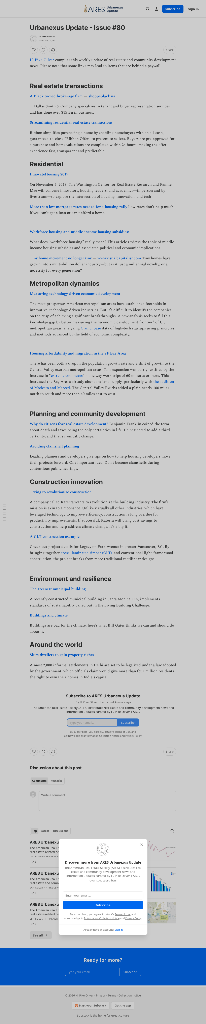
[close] (141, 845)
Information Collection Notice (101, 918)
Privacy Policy (133, 918)
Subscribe (103, 905)
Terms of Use (122, 914)
